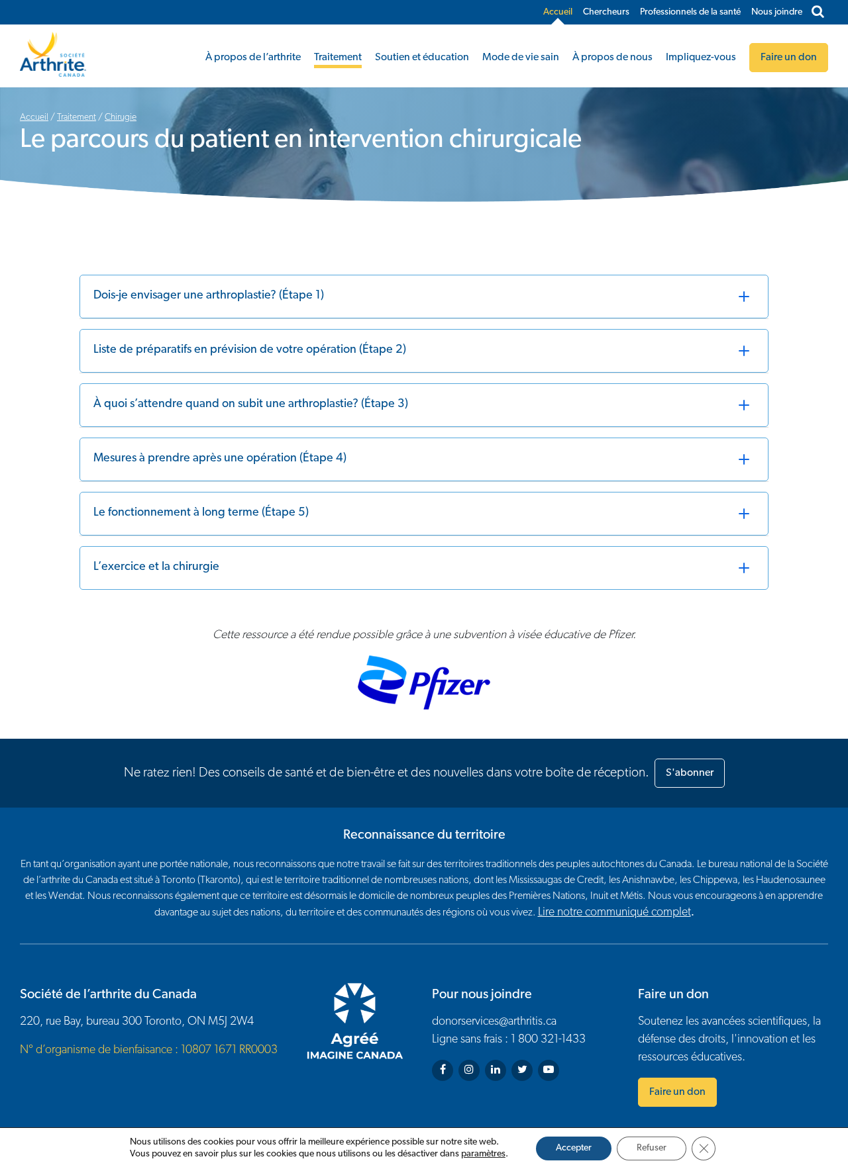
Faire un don (677, 1092)
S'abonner (690, 773)
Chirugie (120, 117)
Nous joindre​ (776, 12)
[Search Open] (818, 12)
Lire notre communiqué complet (614, 913)
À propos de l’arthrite (253, 57)
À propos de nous (612, 57)
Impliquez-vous (701, 57)
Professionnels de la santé (690, 12)
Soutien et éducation (422, 57)
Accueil (557, 12)
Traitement (338, 57)
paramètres (483, 1154)
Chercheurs (606, 12)
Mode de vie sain (520, 57)
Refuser (651, 1148)
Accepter (574, 1148)
